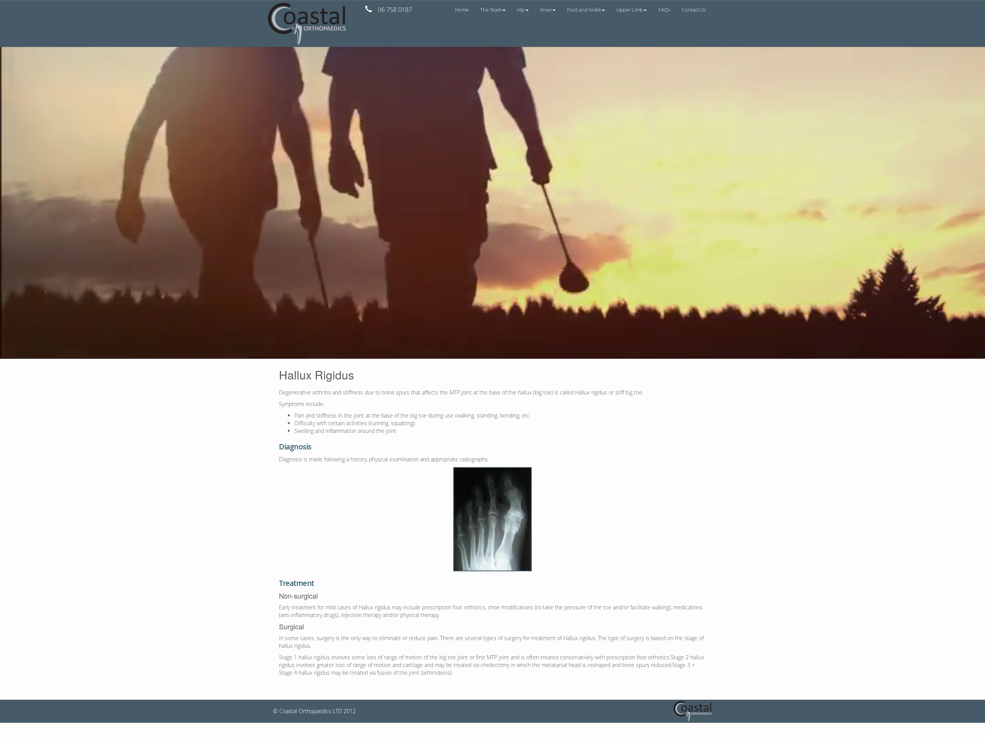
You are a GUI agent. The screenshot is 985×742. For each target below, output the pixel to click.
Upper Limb (629, 9)
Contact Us (694, 9)
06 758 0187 (395, 9)
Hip (521, 9)
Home (462, 9)
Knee (546, 9)
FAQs (664, 9)
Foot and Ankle (584, 9)
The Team (491, 9)
